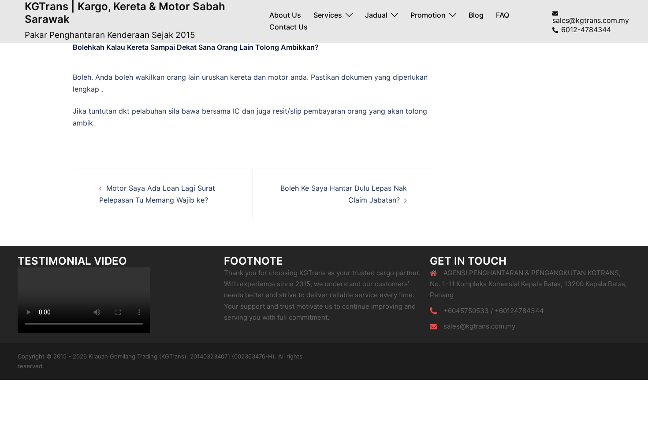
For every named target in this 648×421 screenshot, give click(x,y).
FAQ (502, 15)
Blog (476, 15)
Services (327, 15)
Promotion (428, 15)
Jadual (376, 15)
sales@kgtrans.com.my (479, 326)
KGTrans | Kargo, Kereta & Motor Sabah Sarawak (125, 13)
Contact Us (288, 26)
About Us (285, 15)
